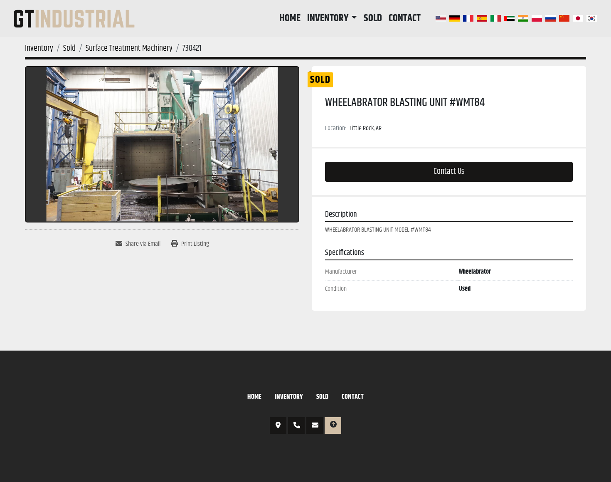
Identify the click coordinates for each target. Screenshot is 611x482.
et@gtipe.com (314, 425)
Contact (405, 18)
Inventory (328, 18)
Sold (373, 18)
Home (290, 18)
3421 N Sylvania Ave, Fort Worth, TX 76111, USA (278, 425)
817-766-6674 (296, 425)
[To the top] (333, 425)
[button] (332, 18)
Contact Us (449, 171)
